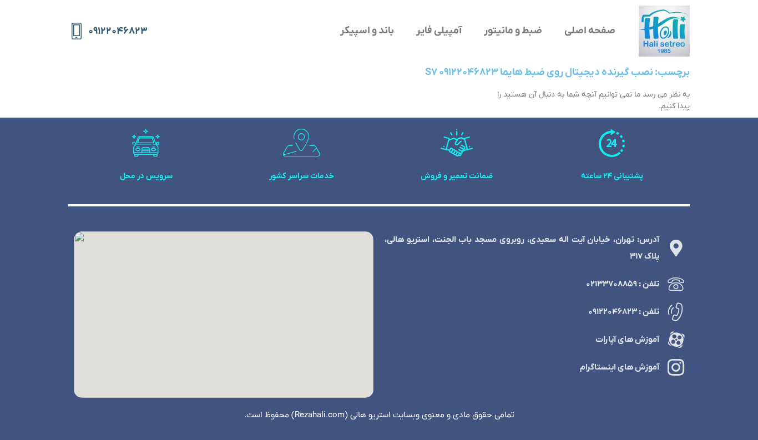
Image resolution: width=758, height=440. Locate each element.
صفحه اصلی (589, 30)
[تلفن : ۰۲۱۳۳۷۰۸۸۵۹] (676, 284)
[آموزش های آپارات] (676, 339)
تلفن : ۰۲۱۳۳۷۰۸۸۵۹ (622, 284)
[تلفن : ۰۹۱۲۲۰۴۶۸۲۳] (676, 312)
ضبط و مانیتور (513, 30)
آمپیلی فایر (439, 30)
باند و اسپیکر (367, 30)
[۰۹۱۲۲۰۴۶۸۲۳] (76, 31)
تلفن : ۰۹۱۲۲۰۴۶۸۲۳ (623, 311)
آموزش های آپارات (627, 339)
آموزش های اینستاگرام (619, 367)
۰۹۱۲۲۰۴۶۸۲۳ (118, 31)
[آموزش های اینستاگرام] (676, 367)
